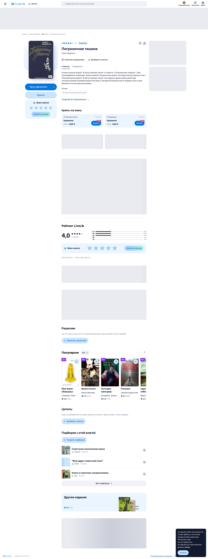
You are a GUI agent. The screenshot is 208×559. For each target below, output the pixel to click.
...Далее (187, 547)
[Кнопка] (141, 352)
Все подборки (103, 483)
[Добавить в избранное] (140, 43)
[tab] (66, 67)
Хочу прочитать (38, 86)
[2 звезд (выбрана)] (66, 43)
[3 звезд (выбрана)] (68, 43)
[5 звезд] (50, 108)
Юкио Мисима (88, 392)
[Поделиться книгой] (144, 43)
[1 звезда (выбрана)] (64, 43)
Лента (34, 4)
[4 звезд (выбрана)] (71, 43)
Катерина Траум (109, 395)
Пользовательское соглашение (161, 556)
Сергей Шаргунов (129, 392)
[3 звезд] (41, 108)
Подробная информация (74, 99)
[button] (41, 60)
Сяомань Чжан (69, 395)
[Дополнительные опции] (54, 87)
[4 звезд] (46, 108)
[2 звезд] (36, 108)
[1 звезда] (31, 108)
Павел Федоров (68, 53)
